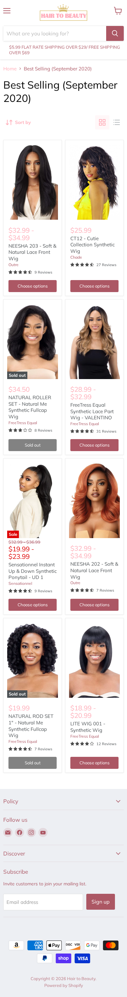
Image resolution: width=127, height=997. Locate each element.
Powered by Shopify (63, 985)
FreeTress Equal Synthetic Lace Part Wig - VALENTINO (92, 411)
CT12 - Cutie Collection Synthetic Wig (92, 244)
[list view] (116, 122)
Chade (76, 257)
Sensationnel (20, 583)
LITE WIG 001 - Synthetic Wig (87, 726)
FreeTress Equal (22, 422)
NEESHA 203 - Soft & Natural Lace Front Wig (32, 252)
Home (10, 68)
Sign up (101, 901)
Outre (13, 264)
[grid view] (102, 122)
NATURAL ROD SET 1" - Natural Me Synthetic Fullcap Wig (30, 725)
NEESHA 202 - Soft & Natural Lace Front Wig (94, 570)
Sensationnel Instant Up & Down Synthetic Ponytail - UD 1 (32, 570)
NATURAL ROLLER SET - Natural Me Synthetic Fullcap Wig (29, 407)
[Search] (115, 33)
